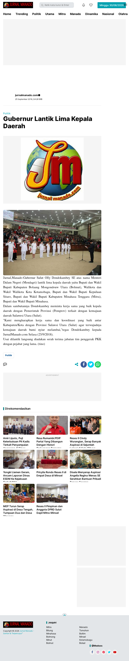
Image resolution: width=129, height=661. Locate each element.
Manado (75, 14)
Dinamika (91, 14)
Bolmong (50, 636)
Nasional (108, 14)
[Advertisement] (64, 42)
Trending (22, 14)
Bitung (49, 630)
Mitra (62, 14)
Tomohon (84, 630)
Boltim (82, 633)
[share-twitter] (91, 364)
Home (7, 14)
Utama (49, 14)
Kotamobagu (85, 639)
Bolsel (82, 643)
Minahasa (51, 633)
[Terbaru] (83, 5)
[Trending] (90, 5)
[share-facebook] (84, 364)
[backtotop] (64, 615)
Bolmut (49, 643)
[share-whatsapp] (98, 364)
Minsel (82, 636)
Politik (36, 14)
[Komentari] (5, 364)
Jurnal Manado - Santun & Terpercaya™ (18, 632)
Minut (49, 639)
